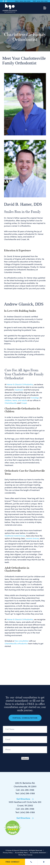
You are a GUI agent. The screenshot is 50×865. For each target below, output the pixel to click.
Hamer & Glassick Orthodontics (20, 384)
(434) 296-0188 (25, 1)
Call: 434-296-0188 (25, 789)
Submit (25, 758)
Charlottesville (11, 403)
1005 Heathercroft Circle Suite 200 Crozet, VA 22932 (25, 803)
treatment (19, 389)
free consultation (22, 640)
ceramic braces (32, 538)
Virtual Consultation (25, 718)
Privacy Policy (8, 852)
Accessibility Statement (38, 852)
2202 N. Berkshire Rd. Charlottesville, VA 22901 (25, 784)
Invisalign (35, 397)
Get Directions (24, 798)
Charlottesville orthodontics (16, 643)
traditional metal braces (15, 535)
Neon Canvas (27, 855)
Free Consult (12, 861)
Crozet (24, 403)
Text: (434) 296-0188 (25, 793)
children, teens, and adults (16, 400)
